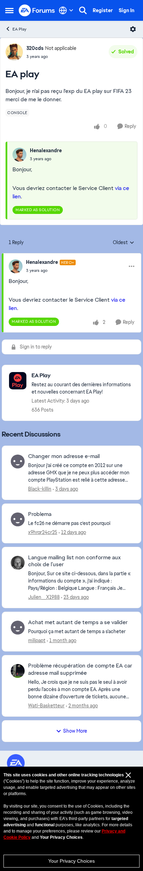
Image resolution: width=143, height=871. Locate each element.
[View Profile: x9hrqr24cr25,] (18, 519)
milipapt (36, 640)
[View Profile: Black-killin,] (18, 461)
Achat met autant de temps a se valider (78, 622)
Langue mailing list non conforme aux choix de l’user (74, 561)
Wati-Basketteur (46, 705)
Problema (39, 514)
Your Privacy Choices (71, 861)
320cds (34, 48)
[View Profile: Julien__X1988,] (18, 563)
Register (103, 10)
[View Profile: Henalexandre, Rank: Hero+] (16, 266)
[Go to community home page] (37, 11)
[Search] (83, 10)
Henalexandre (46, 150)
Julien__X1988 (44, 597)
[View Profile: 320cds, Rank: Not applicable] (14, 52)
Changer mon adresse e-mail (64, 456)
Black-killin (39, 489)
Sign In (126, 10)
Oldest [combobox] (123, 242)
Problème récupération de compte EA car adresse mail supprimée (80, 669)
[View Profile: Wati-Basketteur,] (18, 671)
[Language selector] (66, 10)
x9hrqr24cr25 (42, 532)
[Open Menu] (133, 29)
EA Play (19, 29)
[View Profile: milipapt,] (18, 628)
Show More (75, 731)
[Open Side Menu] (9, 10)
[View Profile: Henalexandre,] (19, 155)
